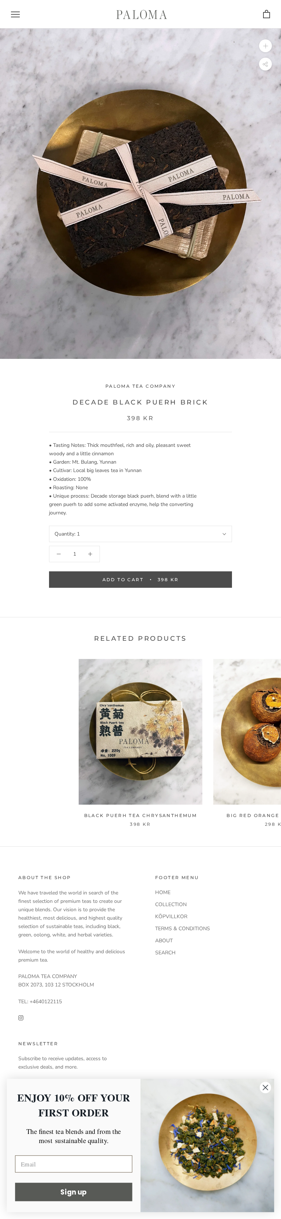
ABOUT (164, 940)
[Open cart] (266, 14)
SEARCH (165, 952)
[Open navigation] (15, 14)
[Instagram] (20, 1017)
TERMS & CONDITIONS (182, 928)
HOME (163, 892)
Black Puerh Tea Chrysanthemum (140, 815)
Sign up (73, 1192)
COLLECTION (171, 904)
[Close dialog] (265, 1087)
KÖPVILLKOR (171, 916)
